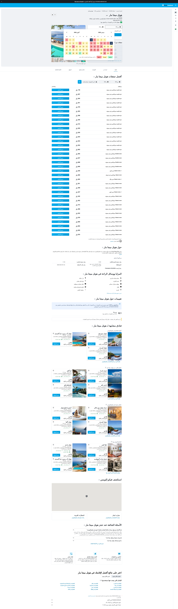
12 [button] (91, 43)
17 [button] (98, 46)
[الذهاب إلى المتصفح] (175, 21)
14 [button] (108, 46)
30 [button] (101, 53)
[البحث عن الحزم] (175, 18)
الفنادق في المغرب (117, 583)
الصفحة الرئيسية (119, 11)
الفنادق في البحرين (117, 587)
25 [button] (94, 50)
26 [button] (91, 50)
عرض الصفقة (91, 344)
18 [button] (94, 46)
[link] (111, 361)
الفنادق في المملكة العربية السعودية (67, 583)
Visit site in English (79, 1)
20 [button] (111, 50)
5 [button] (91, 40)
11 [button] (94, 43)
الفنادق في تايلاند (71, 589)
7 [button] (76, 43)
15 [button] (104, 46)
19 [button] (91, 46)
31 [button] (66, 53)
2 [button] (101, 40)
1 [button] (104, 40)
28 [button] (108, 53)
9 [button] (101, 43)
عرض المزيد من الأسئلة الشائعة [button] (97, 543)
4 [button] (94, 40)
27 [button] (111, 53)
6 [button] (111, 43)
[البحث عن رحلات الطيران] (175, 9)
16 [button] (101, 46)
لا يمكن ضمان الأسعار (92, 595)
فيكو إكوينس (98, 11)
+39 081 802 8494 (117, 20)
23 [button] (101, 50)
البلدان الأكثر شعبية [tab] (116, 576)
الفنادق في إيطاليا (94, 589)
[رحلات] (175, 25)
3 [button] (66, 40)
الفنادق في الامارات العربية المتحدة (67, 585)
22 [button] (104, 50)
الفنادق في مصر (94, 587)
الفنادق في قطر (95, 583)
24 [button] (98, 50)
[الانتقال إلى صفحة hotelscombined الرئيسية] (167, 5)
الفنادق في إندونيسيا (94, 585)
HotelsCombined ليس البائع (114, 600)
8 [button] (104, 43)
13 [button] (111, 46)
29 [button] (104, 53)
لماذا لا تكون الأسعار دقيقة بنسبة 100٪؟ (111, 605)
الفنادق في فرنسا (71, 587)
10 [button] (98, 43)
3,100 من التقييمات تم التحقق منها (109, 22)
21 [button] (108, 50)
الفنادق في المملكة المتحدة (115, 589)
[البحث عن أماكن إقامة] (175, 12)
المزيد (120, 254)
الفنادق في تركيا (118, 585)
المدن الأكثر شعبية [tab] (106, 576)
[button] (1, 1)
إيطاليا (114, 11)
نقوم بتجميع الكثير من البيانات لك (113, 602)
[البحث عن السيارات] (175, 15)
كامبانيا (106, 11)
